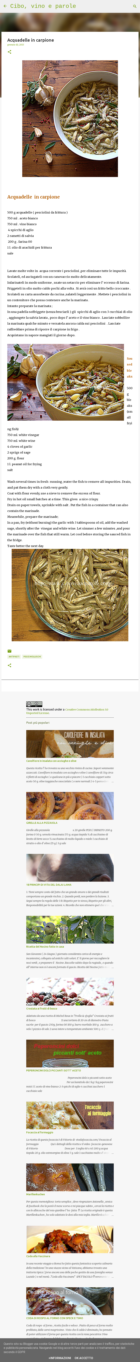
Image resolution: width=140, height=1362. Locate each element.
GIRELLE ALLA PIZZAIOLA (41, 822)
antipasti (14, 657)
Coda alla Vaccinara (38, 1256)
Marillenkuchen (35, 1194)
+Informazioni (59, 1358)
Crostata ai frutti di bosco (41, 1008)
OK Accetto (84, 1358)
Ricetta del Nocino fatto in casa (45, 946)
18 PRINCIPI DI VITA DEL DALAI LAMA (48, 884)
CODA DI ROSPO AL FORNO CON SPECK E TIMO (54, 1318)
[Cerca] (135, 6)
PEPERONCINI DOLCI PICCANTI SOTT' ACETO (53, 1070)
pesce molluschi (32, 657)
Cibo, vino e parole (43, 6)
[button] (9, 52)
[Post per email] (9, 652)
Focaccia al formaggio (39, 1132)
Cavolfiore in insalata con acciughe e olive (51, 760)
